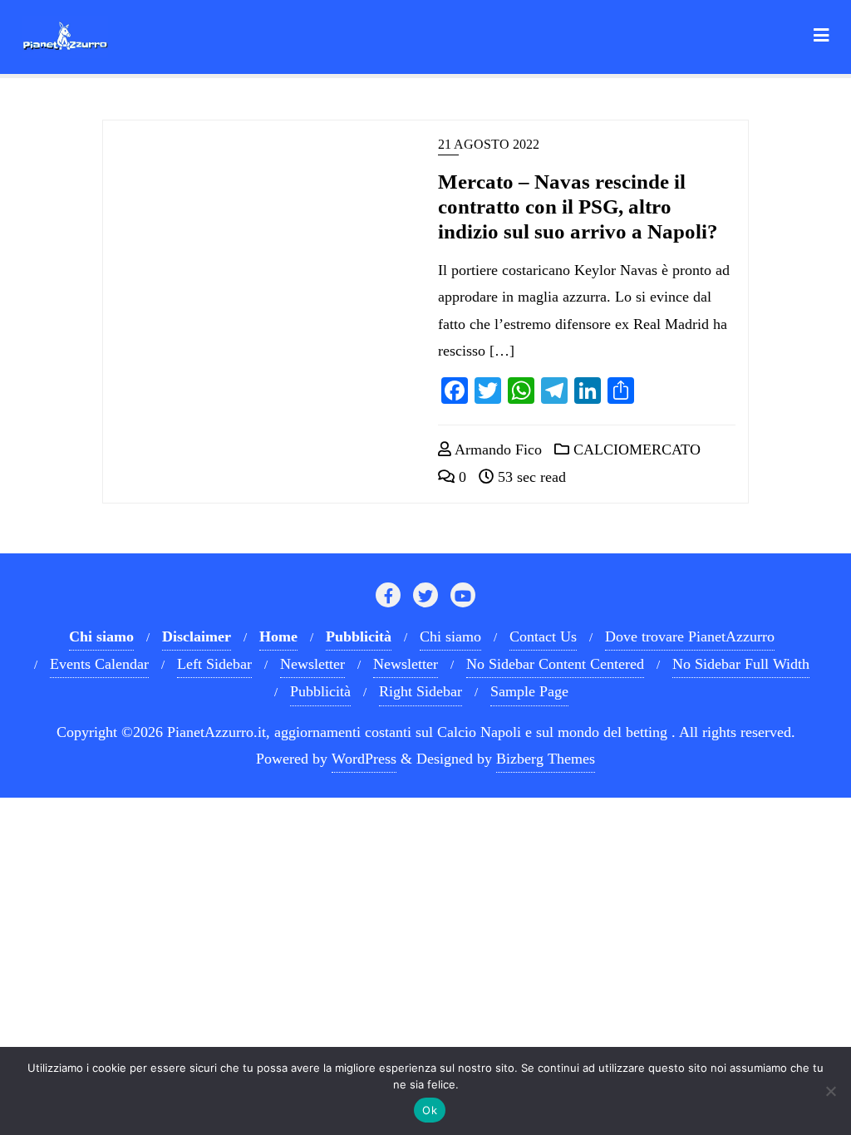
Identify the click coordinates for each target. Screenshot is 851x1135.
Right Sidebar (420, 691)
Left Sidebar (214, 664)
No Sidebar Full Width (740, 664)
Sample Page (529, 691)
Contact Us (543, 636)
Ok (429, 1110)
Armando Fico (496, 449)
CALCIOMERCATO (635, 449)
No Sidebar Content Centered (555, 664)
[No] (830, 1091)
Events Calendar (99, 664)
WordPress (364, 758)
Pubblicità (320, 691)
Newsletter (312, 664)
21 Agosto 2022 (488, 144)
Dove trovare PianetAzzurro (690, 636)
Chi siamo (450, 636)
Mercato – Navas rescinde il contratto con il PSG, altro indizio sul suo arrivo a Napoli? (578, 206)
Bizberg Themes (545, 758)
